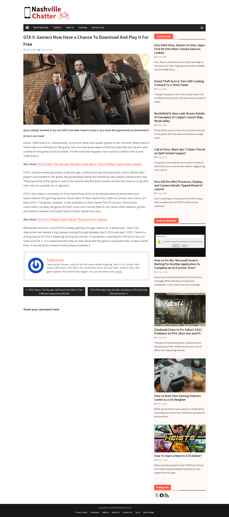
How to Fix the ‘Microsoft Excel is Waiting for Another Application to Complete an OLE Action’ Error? (177, 264)
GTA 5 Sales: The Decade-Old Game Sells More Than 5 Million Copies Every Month (89, 164)
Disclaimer (94, 512)
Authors (105, 512)
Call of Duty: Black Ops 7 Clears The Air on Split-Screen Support (179, 151)
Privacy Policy (81, 512)
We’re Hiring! (148, 512)
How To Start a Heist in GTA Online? (178, 456)
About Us (115, 512)
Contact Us (98, 27)
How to (70, 27)
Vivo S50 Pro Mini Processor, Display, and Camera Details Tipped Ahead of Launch (178, 185)
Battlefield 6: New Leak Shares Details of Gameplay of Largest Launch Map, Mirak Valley (179, 117)
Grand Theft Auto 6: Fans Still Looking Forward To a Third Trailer (179, 83)
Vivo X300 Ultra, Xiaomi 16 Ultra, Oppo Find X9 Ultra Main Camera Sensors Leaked (179, 49)
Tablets (57, 27)
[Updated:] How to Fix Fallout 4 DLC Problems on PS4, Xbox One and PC (178, 331)
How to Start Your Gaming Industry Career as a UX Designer (177, 397)
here (119, 271)
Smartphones (40, 27)
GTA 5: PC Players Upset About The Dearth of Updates (72, 219)
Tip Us (137, 512)
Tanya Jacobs (46, 49)
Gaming (83, 27)
